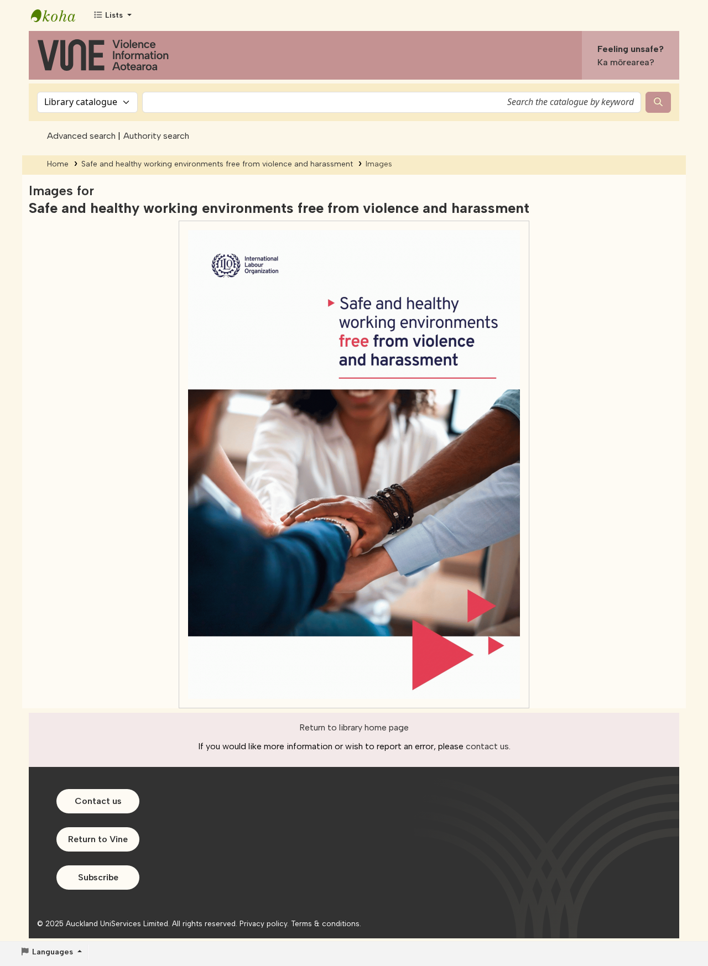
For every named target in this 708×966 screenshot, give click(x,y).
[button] (112, 15)
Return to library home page (354, 727)
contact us (487, 746)
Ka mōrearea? (625, 62)
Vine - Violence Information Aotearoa (58, 15)
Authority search (156, 135)
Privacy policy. (264, 923)
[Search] (658, 102)
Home (58, 163)
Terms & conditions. (326, 923)
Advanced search (81, 135)
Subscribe (98, 877)
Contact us (98, 801)
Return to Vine (98, 839)
